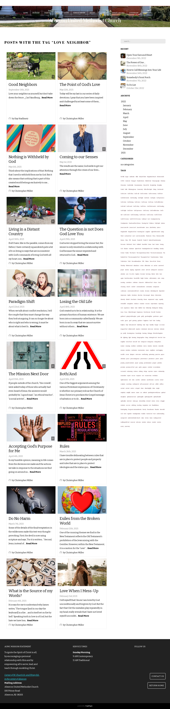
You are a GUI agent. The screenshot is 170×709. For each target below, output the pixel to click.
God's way (150, 202)
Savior (157, 244)
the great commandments (134, 409)
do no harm (133, 299)
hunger (156, 325)
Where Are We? (118, 13)
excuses (147, 303)
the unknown (150, 409)
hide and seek (132, 325)
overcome (138, 354)
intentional (144, 329)
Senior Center (79, 13)
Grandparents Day (155, 219)
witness (149, 422)
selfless (162, 384)
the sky (144, 409)
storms (153, 401)
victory (146, 418)
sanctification (150, 380)
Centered (127, 181)
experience (127, 308)
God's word (129, 206)
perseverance (144, 358)
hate (154, 320)
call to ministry (153, 278)
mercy (145, 346)
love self (135, 341)
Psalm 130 (139, 240)
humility (152, 325)
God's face (160, 193)
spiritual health (157, 396)
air (152, 265)
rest (143, 375)
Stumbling (156, 248)
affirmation (147, 265)
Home (25, 13)
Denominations (138, 185)
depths (129, 295)
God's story (123, 202)
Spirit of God (138, 248)
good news (156, 316)
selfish (156, 384)
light (130, 337)
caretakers (129, 282)
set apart (137, 388)
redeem (136, 371)
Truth (129, 261)
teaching (139, 405)
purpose (145, 367)
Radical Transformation (155, 240)
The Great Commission (156, 253)
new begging (159, 350)
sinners (133, 392)
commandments (140, 286)
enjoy (156, 299)
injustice (138, 329)
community (149, 286)
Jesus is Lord (132, 227)
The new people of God (134, 257)
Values (147, 261)
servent (127, 388)
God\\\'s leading (134, 214)
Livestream (134, 13)
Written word (129, 265)
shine (153, 388)
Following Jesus (132, 189)
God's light (140, 198)
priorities (160, 363)
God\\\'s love (142, 214)
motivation (134, 350)
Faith (126, 189)
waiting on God (157, 418)
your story (127, 426)
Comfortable (130, 185)
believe (153, 274)
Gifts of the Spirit (148, 189)
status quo (135, 401)
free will (153, 312)
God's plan (152, 198)
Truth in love (124, 261)
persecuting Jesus (134, 358)
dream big (139, 299)
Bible (137, 176)
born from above (129, 278)
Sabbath (139, 244)
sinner (137, 392)
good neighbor (148, 316)
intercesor (150, 329)
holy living (139, 325)
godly (142, 316)
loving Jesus (150, 341)
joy (121, 333)
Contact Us (158, 676)
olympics (132, 354)
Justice (158, 227)
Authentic (132, 176)
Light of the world (155, 231)
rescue (133, 375)
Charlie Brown (140, 181)
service (132, 388)
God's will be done (158, 202)
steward (148, 401)
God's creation (143, 193)
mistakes (128, 350)
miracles (155, 346)
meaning (128, 346)
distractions (158, 295)
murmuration (141, 350)
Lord (133, 236)
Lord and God (127, 236)
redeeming (129, 371)
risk (130, 380)
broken (146, 278)
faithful (140, 308)
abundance (136, 265)
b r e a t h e (131, 274)
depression (123, 295)
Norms (122, 240)
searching (128, 384)
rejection (150, 371)
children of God (148, 282)
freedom (158, 312)
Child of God (148, 181)
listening (134, 337)
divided (128, 299)
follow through (132, 312)
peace (127, 358)
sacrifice (138, 380)
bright (142, 278)
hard (151, 320)
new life (123, 354)
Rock (134, 244)
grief (130, 320)
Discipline (159, 185)
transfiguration (136, 413)
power (157, 358)
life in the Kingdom (158, 333)
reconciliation (156, 367)
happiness (145, 320)
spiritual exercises (131, 396)
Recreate (123, 244)
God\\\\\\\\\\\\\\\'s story (135, 219)
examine (142, 303)
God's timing (130, 202)
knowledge (138, 333)
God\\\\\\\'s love (158, 214)
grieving (134, 320)
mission (123, 350)
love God (160, 337)
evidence (136, 303)
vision (151, 418)
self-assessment (144, 384)
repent (129, 375)
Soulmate (131, 248)
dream (145, 299)
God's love (146, 198)
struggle (162, 401)
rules (133, 380)
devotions (134, 295)
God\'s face (143, 206)
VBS (143, 261)
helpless (123, 325)
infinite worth (131, 329)
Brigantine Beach (151, 176)
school (161, 380)
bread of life (137, 278)
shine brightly (148, 388)
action (142, 265)
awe (127, 274)
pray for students (130, 363)
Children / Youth (62, 13)
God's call (136, 193)
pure (136, 367)
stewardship (142, 401)
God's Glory (130, 193)
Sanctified (144, 244)
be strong (148, 274)
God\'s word (126, 214)
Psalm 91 (145, 240)
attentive (123, 274)
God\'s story (146, 210)
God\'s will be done (154, 210)
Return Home (156, 685)
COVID (122, 181)
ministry (150, 346)
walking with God (125, 422)
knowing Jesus (131, 333)
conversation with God (133, 291)
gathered (123, 316)
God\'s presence (138, 210)
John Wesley (153, 227)
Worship (36, 13)
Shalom (126, 248)
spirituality (123, 401)
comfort (133, 286)
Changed (133, 181)
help (127, 325)
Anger (126, 176)
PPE (130, 240)
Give (145, 13)
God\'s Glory (136, 206)
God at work (160, 189)
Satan (149, 244)
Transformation (154, 257)
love (139, 341)
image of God (124, 329)
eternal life (123, 303)
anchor (155, 265)
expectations (154, 303)
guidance (140, 320)
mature (122, 346)
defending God (154, 291)
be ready (142, 274)
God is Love (123, 193)
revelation (155, 375)
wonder (154, 422)
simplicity (123, 392)
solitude (145, 392)
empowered (151, 299)
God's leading (133, 198)
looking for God (153, 337)
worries (159, 422)
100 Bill (122, 176)
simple (157, 388)
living (146, 337)
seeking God (136, 384)
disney (152, 295)
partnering (151, 354)
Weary (158, 261)
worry (122, 426)
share (142, 388)
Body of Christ (142, 176)
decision (147, 291)
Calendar (104, 13)
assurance (160, 269)
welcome (138, 422)
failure (132, 308)
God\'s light (123, 210)
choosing (123, 286)
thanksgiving (124, 409)
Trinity (161, 257)
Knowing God (140, 231)
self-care (151, 384)
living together (140, 337)
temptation (145, 405)
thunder (157, 409)
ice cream (161, 325)
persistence (152, 358)
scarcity (157, 380)
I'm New (47, 13)
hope (147, 325)
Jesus (147, 227)
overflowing (145, 354)
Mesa (153, 236)
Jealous (163, 223)
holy (144, 325)
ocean (127, 354)
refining (141, 371)
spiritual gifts (140, 396)
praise (161, 358)
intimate (162, 329)
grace (126, 320)
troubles (143, 413)
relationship (161, 371)
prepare (154, 363)
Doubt (122, 189)
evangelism (130, 303)
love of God (129, 341)
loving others (157, 341)
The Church (133, 253)
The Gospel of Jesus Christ (143, 253)
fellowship (148, 308)
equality (161, 299)
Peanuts (134, 240)
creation (142, 291)
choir (159, 282)
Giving (154, 189)
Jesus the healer (141, 227)
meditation (139, 346)
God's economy (152, 193)
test (150, 405)
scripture (123, 384)
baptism (137, 274)
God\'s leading (160, 206)
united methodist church (134, 418)
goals (138, 316)
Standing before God (147, 248)
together (129, 413)
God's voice (137, 202)
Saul (153, 244)
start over (129, 401)
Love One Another (140, 236)
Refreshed (129, 244)
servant (122, 388)
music (147, 350)
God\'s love (130, 210)
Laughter (147, 231)
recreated (123, 371)
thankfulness (155, 405)
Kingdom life (124, 231)
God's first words (125, 198)
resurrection (148, 375)
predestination (147, 363)
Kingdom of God (132, 231)
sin (141, 392)
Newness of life (160, 236)
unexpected (124, 418)
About (92, 13)
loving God (143, 341)
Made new (149, 236)
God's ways (144, 202)
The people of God (145, 257)
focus (125, 312)
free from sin (147, 312)
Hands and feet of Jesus (135, 223)
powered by (85, 706)
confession (123, 291)
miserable (160, 346)
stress (157, 401)
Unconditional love (136, 261)
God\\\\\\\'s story (125, 219)
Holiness (151, 223)
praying (141, 363)
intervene (156, 329)
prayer (136, 363)
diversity (123, 299)
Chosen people (156, 181)
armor (143, 269)
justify (124, 333)
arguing (132, 269)
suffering (133, 405)
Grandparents (124, 223)
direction (140, 295)
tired (125, 413)
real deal (150, 367)
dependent (161, 291)
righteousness (124, 380)
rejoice (155, 371)
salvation (143, 380)
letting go (150, 333)
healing (158, 320)
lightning (125, 337)
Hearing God (145, 223)
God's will (123, 206)
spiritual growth (148, 396)
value (142, 418)
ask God (148, 269)
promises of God (130, 367)
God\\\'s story (150, 214)
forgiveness (140, 312)
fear (144, 308)
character (141, 282)
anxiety (127, 269)
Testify (127, 253)
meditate (133, 346)
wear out (132, 422)
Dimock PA (146, 185)
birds (157, 274)
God (148, 219)
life (121, 337)
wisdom (144, 422)
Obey (126, 240)
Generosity (140, 189)
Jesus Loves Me (124, 227)
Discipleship (153, 185)
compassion (156, 286)
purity (140, 367)
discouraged (146, 295)
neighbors (152, 350)
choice (155, 282)
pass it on (157, 354)
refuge (145, 371)
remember (123, 375)
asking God (154, 269)
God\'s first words (151, 206)
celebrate (135, 282)
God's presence (160, 198)
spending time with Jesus (154, 392)
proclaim (123, 367)
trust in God (149, 413)
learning (144, 333)
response (138, 375)
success (128, 405)
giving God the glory (131, 316)
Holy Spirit (157, 223)
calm (159, 278)
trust (154, 413)
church (128, 286)
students (123, 405)
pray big (122, 363)
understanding (160, 413)
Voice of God (153, 261)
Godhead (144, 219)
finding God (155, 308)
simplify (128, 392)
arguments (137, 269)
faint (136, 308)
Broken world (160, 176)
